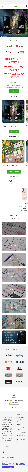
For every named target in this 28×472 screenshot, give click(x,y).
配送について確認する (14, 404)
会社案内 (18, 429)
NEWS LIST (14, 131)
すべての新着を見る (14, 183)
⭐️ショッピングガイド (21, 417)
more (14, 31)
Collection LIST (14, 171)
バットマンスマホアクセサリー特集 (10, 126)
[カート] (25, 6)
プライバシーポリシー (21, 427)
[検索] (5, 6)
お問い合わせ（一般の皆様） (21, 436)
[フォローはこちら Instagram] (3, 452)
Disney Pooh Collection (9, 165)
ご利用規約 (18, 424)
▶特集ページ (14, 91)
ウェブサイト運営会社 (21, 432)
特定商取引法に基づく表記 (21, 420)
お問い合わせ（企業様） (20, 440)
